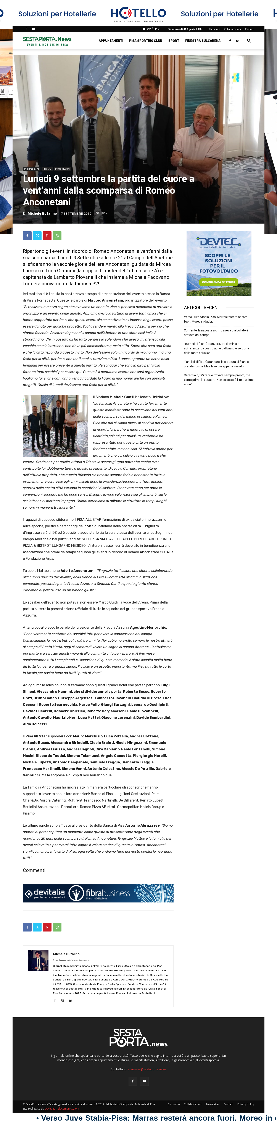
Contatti (249, 29)
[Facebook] (26, 29)
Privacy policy (245, 1104)
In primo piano (31, 168)
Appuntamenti (111, 41)
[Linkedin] (72, 1000)
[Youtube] (33, 29)
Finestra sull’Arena (203, 41)
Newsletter (212, 1104)
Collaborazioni (232, 29)
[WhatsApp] (57, 235)
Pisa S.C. (47, 168)
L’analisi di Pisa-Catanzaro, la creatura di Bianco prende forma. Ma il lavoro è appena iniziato (216, 364)
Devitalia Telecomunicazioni (62, 1108)
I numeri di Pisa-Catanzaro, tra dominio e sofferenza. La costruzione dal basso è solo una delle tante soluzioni (216, 348)
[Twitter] (37, 235)
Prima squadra (62, 168)
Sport (173, 41)
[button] (249, 41)
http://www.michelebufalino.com (71, 960)
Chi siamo (214, 29)
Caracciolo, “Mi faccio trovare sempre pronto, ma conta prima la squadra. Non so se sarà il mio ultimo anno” (219, 379)
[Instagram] (64, 1000)
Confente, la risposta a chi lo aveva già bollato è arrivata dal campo (216, 333)
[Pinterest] (47, 235)
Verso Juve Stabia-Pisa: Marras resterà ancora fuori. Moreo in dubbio (216, 319)
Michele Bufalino (42, 213)
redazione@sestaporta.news (146, 1069)
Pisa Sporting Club (145, 41)
